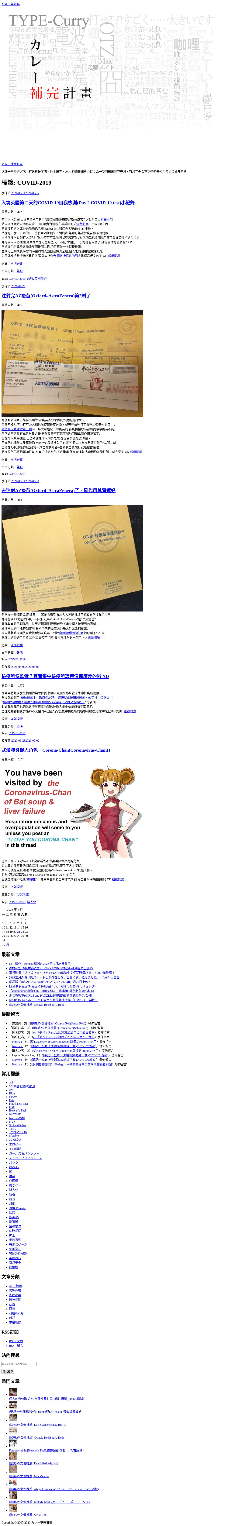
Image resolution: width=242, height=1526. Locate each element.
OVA (12, 1121)
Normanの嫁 (17, 1118)
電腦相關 (15, 1322)
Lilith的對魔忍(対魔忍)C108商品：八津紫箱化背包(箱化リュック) (52, 986)
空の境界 (15, 1226)
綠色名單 (82, 224)
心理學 (13, 1180)
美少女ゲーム (18, 1244)
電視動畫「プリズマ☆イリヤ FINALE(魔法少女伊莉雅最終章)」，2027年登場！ (62, 972)
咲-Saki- (14, 1167)
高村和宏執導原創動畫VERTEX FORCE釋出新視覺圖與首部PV (51, 968)
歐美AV (14, 1217)
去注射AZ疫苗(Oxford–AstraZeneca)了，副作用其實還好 (59, 490)
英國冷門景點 (18, 1253)
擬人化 (31, 902)
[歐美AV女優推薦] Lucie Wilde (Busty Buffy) (37, 1424)
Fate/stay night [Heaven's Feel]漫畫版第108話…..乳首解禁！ (47, 1450)
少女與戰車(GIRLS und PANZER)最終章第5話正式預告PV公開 (50, 995)
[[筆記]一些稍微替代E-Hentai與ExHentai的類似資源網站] (13, 1407)
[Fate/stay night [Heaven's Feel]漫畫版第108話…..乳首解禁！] (13, 1446)
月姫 (12, 1203)
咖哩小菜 (15, 1295)
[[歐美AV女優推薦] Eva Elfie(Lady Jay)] (13, 1459)
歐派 (12, 1212)
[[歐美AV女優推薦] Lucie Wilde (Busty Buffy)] (13, 1420)
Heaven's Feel (17, 1110)
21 (18, 931)
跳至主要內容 (11, 4)
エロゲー (15, 1144)
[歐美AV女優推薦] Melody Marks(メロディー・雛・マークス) (49, 1502)
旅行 (30, 278)
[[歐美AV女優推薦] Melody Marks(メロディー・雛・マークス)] (13, 1497)
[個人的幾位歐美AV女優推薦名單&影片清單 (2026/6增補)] (13, 1394)
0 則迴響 (17, 263)
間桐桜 (13, 1267)
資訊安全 (15, 1262)
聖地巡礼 (15, 1249)
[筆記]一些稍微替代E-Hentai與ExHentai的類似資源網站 (45, 1411)
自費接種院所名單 (71, 633)
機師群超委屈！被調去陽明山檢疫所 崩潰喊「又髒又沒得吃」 (44, 702)
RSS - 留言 (16, 1345)
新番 (12, 1194)
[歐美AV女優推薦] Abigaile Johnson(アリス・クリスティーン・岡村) (54, 1489)
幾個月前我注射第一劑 (17, 429)
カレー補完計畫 (12, 164)
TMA (12, 1128)
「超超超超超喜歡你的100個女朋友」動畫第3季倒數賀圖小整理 (51, 991)
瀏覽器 (13, 1221)
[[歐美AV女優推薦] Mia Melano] (13, 1471)
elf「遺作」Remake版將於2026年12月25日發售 (39, 963)
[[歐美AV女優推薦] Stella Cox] (13, 1510)
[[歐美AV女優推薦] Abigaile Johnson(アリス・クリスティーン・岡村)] (13, 1484)
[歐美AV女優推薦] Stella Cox (28, 1515)
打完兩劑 (107, 219)
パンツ (13, 1162)
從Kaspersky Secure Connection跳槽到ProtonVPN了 (63, 1041)
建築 (12, 1176)
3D (11, 1082)
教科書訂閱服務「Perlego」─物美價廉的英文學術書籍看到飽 (71, 1064)
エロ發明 (15, 1149)
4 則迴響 (17, 645)
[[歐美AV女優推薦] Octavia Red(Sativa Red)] (13, 1433)
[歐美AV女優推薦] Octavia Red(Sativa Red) (36, 1004)
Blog (12, 1093)
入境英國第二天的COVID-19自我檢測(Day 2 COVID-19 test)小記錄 (68, 202)
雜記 (20, 271)
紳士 (12, 1235)
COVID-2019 (17, 278)
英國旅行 (41, 278)
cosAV (13, 1096)
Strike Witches (17, 1125)
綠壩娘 (31, 879)
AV (11, 1090)
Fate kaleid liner (18, 1103)
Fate (11, 1100)
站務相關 (15, 1230)
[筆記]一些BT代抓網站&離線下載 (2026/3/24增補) (63, 1046)
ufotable (14, 1135)
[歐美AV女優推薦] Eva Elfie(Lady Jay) (33, 1463)
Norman (17, 1041)
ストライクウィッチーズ (25, 1158)
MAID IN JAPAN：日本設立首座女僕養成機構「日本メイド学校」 (53, 1000)
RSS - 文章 (16, 1341)
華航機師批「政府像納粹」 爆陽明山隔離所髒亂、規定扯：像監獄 (65, 697)
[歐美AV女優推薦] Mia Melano (29, 1476)
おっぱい (15, 1139)
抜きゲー (15, 1185)
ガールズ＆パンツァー (24, 1153)
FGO (12, 1107)
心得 (20, 726)
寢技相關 (15, 1299)
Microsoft (15, 1113)
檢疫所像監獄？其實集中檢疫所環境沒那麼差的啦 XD (55, 676)
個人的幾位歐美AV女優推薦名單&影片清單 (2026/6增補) (46, 1398)
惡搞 (12, 1308)
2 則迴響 (17, 887)
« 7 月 (5, 945)
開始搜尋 (8, 1371)
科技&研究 (16, 1313)
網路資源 (15, 1240)
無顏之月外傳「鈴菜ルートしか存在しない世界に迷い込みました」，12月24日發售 (64, 977)
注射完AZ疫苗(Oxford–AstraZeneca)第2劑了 (46, 295)
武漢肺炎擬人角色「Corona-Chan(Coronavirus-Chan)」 (57, 750)
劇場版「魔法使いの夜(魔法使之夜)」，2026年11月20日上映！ (50, 982)
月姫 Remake (17, 1208)
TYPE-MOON (18, 1132)
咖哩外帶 (15, 1290)
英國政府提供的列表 (67, 255)
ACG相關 (23, 894)
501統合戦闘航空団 (22, 1086)
